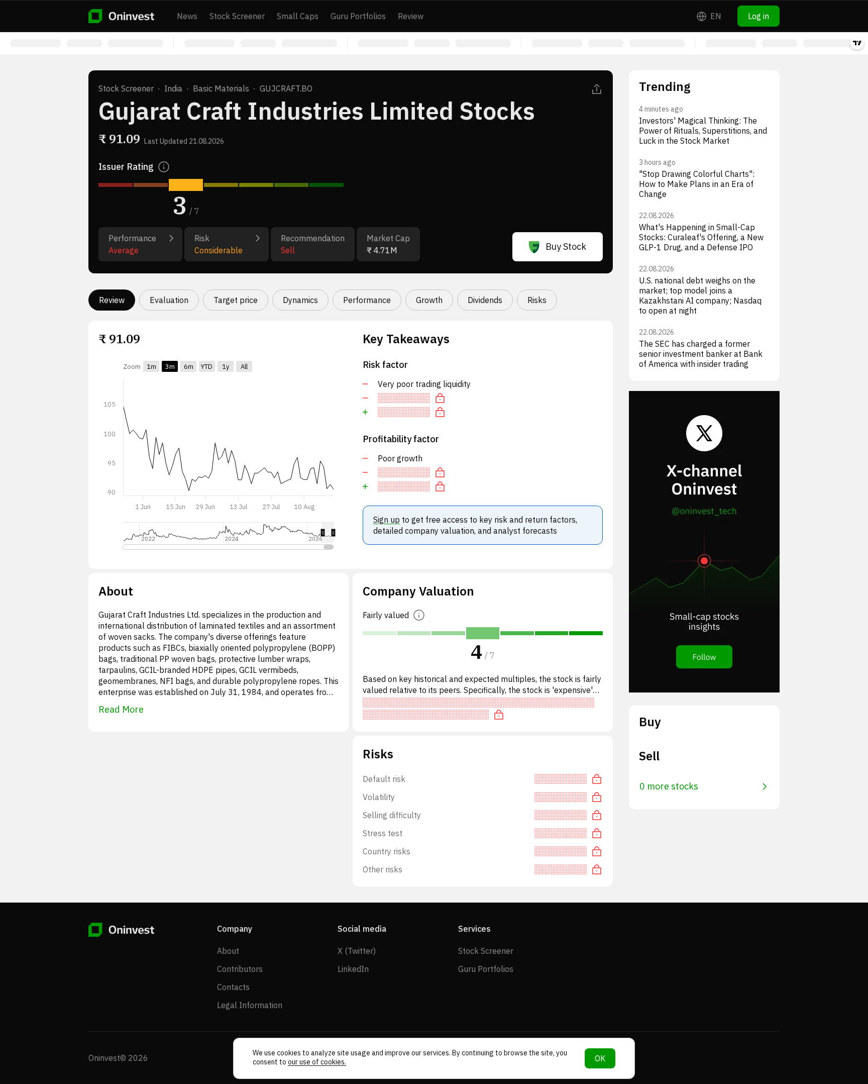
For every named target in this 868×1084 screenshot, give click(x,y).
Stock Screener (237, 16)
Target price (235, 300)
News (187, 16)
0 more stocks (668, 786)
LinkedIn (353, 969)
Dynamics (300, 300)
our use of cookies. (317, 1061)
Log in (758, 16)
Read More (121, 709)
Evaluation (169, 300)
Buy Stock (566, 246)
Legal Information (249, 1005)
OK (600, 1058)
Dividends (485, 300)
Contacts (233, 987)
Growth (429, 300)
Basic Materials (221, 88)
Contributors (240, 969)
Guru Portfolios (358, 16)
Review (410, 16)
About (228, 951)
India (173, 88)
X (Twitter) (357, 951)
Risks (537, 300)
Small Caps (297, 16)
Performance (367, 300)
